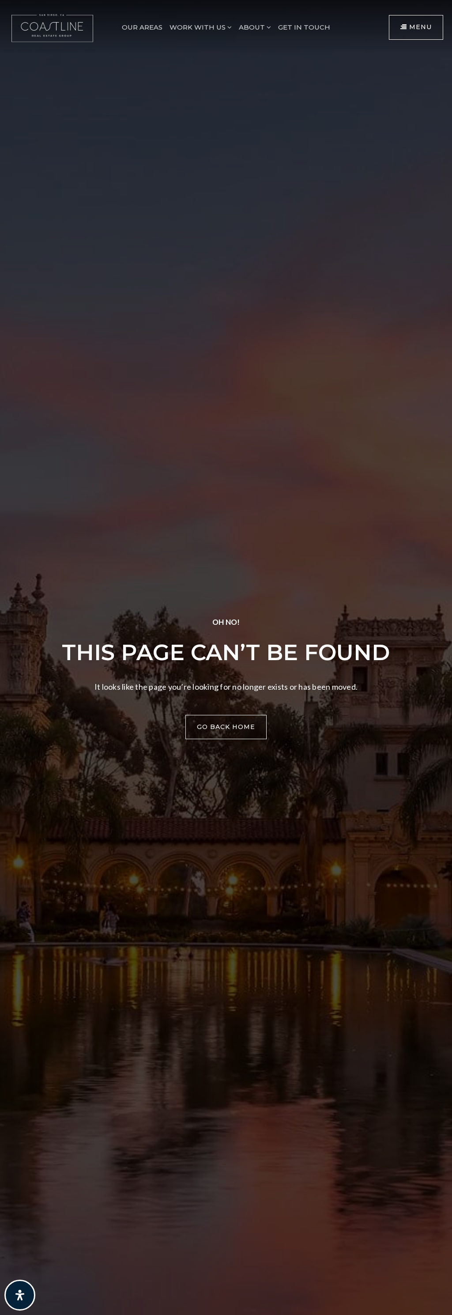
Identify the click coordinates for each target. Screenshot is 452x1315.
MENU (419, 27)
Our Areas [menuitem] (142, 27)
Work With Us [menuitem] (198, 27)
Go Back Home (226, 727)
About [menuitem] (253, 27)
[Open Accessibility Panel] (19, 1295)
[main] (226, 657)
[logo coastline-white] (52, 26)
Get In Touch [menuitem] (304, 27)
